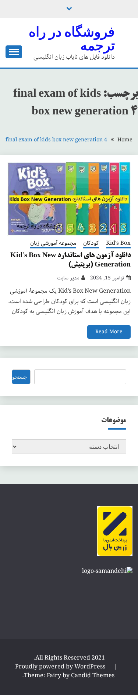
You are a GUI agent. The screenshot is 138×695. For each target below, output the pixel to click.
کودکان (91, 243)
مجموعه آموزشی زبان (53, 243)
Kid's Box (118, 243)
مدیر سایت (68, 277)
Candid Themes (92, 676)
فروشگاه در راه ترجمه (72, 38)
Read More (109, 331)
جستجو (19, 377)
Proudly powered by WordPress (61, 667)
